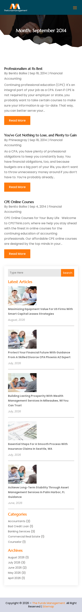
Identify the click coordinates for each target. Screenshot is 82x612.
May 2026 (14, 573)
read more (17, 120)
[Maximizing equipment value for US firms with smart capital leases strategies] (22, 296)
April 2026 (14, 578)
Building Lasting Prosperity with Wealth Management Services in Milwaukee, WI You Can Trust (38, 400)
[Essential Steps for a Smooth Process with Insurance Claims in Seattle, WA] (22, 431)
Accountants (16, 521)
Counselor (15, 542)
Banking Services (19, 531)
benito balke (18, 73)
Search (67, 273)
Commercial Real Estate (24, 536)
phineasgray (18, 140)
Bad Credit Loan (18, 526)
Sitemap (48, 606)
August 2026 (16, 557)
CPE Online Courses (19, 202)
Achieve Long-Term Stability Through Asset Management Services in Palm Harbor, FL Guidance (38, 492)
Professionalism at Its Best (23, 68)
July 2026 (14, 562)
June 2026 (15, 568)
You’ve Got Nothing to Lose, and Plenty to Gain (40, 135)
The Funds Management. (49, 603)
